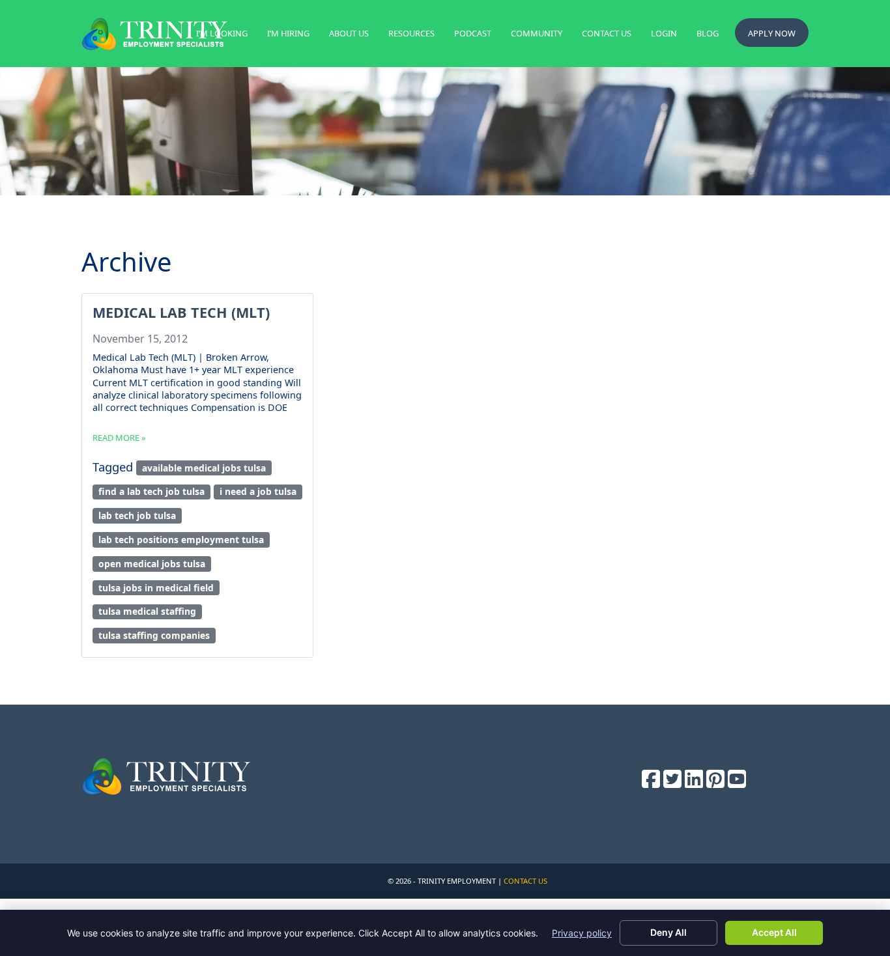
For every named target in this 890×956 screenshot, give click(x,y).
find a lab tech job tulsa (151, 491)
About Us (349, 33)
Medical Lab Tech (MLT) (181, 312)
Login (664, 33)
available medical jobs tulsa (204, 468)
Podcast (472, 33)
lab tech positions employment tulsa (181, 539)
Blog (707, 33)
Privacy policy (582, 932)
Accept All (774, 932)
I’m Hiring (288, 33)
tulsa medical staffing (147, 611)
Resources (411, 33)
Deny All (668, 932)
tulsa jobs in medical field (156, 588)
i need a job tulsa (258, 491)
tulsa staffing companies (154, 635)
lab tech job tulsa (137, 515)
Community (536, 33)
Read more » (119, 437)
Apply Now (772, 33)
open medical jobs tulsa (151, 563)
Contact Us (606, 33)
